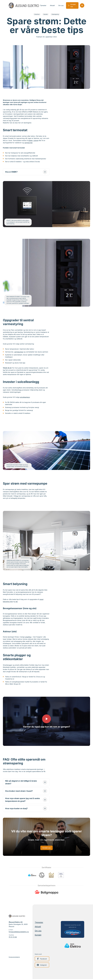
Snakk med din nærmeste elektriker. (46, 840)
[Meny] (82, 5)
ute (16, 601)
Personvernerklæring (14, 957)
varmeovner (28, 143)
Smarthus (36, 14)
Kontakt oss (46, 848)
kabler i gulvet (33, 140)
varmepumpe (18, 352)
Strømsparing (55, 14)
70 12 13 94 (13, 937)
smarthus (28, 637)
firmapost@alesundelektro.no (19, 932)
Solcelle (46, 14)
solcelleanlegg (25, 397)
